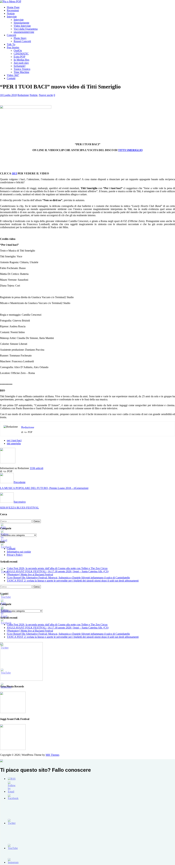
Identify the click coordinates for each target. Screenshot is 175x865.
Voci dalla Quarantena (26, 28)
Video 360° (13, 75)
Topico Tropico (22, 69)
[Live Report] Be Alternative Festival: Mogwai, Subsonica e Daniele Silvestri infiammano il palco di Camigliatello (68, 577)
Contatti (11, 78)
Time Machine (21, 72)
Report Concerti (22, 41)
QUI (14, 173)
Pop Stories (13, 47)
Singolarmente (21, 22)
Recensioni (13, 10)
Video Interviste (22, 25)
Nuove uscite (46, 95)
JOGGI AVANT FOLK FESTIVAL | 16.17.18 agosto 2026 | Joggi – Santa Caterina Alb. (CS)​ (58, 571)
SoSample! (19, 65)
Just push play (21, 62)
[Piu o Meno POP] (10, 1)
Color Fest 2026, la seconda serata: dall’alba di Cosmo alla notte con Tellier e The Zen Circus (57, 568)
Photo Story (20, 38)
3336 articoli (36, 468)
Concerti (11, 35)
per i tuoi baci (14, 440)
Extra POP (19, 56)
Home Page (13, 7)
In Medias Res (21, 59)
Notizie (11, 13)
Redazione (23, 95)
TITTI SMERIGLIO (130, 150)
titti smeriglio (14, 443)
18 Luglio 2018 (8, 95)
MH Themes (52, 754)
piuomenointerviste (24, 32)
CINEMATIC (21, 53)
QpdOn (18, 50)
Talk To (11, 44)
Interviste (12, 16)
